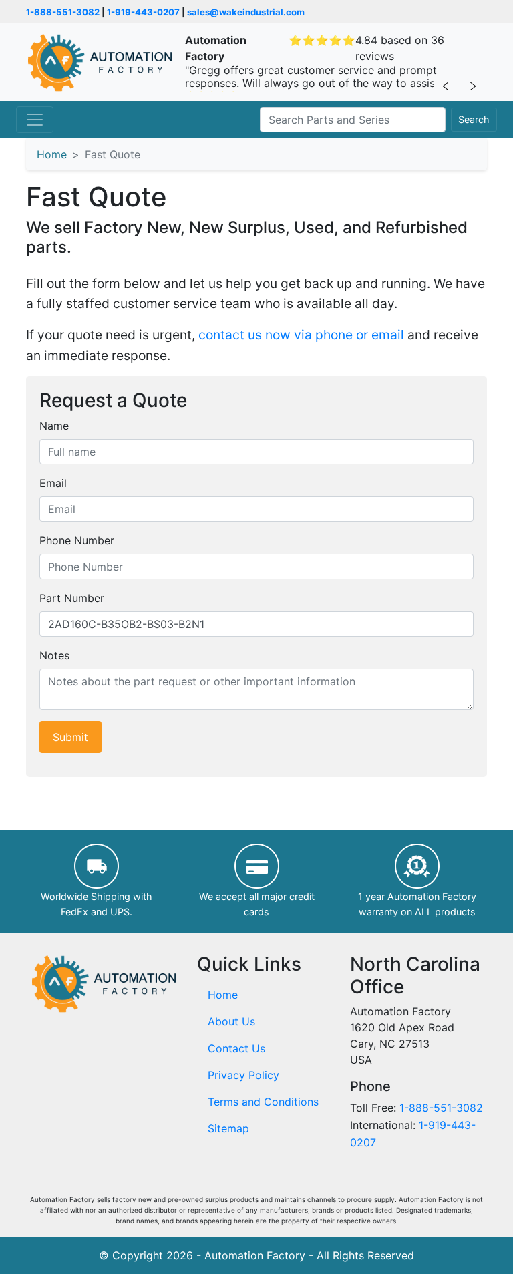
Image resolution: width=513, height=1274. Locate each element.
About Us (231, 1021)
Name (54, 425)
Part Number (71, 598)
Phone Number (76, 540)
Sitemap (228, 1128)
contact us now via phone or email (301, 335)
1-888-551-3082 (63, 12)
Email (53, 483)
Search (474, 119)
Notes (54, 655)
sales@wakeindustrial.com (246, 12)
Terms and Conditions (263, 1101)
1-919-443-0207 (143, 12)
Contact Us (236, 1048)
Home (52, 154)
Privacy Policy (243, 1075)
